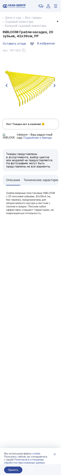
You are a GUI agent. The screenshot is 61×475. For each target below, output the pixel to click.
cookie (36, 453)
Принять (13, 469)
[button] (6, 85)
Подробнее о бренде (37, 137)
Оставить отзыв (14, 43)
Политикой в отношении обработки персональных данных (24, 461)
